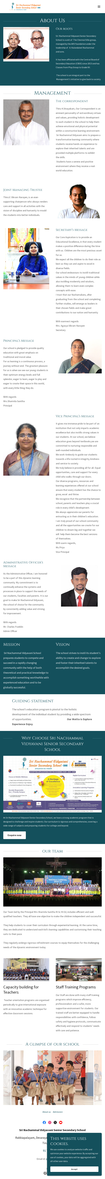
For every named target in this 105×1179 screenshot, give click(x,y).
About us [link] (47, 1111)
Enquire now (14, 835)
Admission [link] (58, 1111)
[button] (99, 6)
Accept (74, 1169)
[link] (25, 6)
